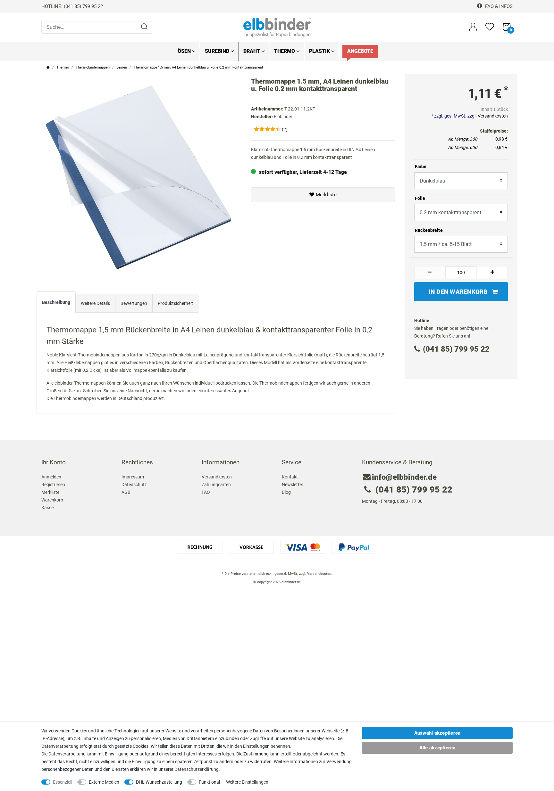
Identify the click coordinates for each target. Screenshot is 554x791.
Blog (286, 492)
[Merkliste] (489, 29)
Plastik (320, 51)
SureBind (218, 51)
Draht (252, 51)
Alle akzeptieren (437, 748)
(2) (285, 129)
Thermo (285, 51)
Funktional (209, 782)
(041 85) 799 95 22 (456, 349)
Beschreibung (56, 302)
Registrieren (53, 484)
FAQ (206, 492)
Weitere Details (95, 303)
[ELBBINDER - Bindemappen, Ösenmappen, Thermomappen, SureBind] (277, 27)
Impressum (133, 476)
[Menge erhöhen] (492, 272)
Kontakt (290, 476)
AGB (126, 492)
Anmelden (51, 476)
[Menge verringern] (430, 272)
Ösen (185, 51)
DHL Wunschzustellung (159, 782)
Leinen (121, 67)
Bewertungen (134, 303)
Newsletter (292, 484)
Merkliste (325, 195)
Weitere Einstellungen (247, 782)
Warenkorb (52, 499)
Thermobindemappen (93, 67)
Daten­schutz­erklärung (196, 769)
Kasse (47, 507)
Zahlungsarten (216, 484)
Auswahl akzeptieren (437, 733)
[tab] (56, 303)
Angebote (360, 51)
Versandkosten (492, 115)
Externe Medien (104, 782)
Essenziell (62, 782)
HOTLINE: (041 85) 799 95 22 (72, 6)
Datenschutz (134, 484)
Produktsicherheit (175, 303)
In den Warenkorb (458, 292)
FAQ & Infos (498, 6)
